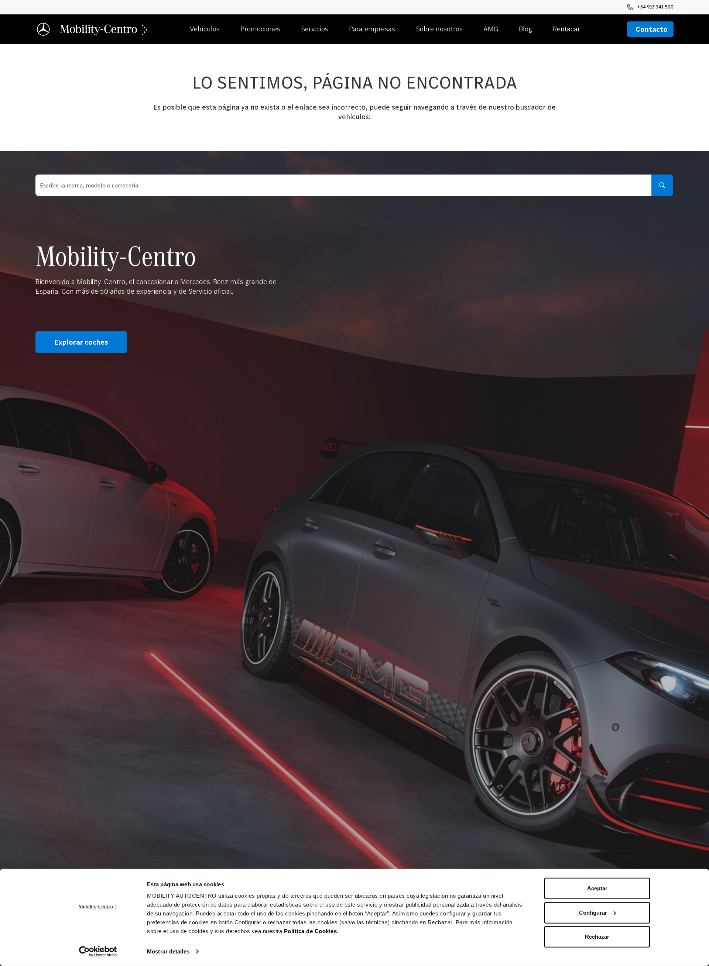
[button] (212, 29)
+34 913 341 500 (655, 6)
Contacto (652, 29)
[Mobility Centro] (92, 29)
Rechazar (597, 937)
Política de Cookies (310, 931)
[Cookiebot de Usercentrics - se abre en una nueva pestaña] (98, 951)
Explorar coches (81, 342)
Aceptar (597, 888)
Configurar (593, 912)
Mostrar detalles (168, 951)
